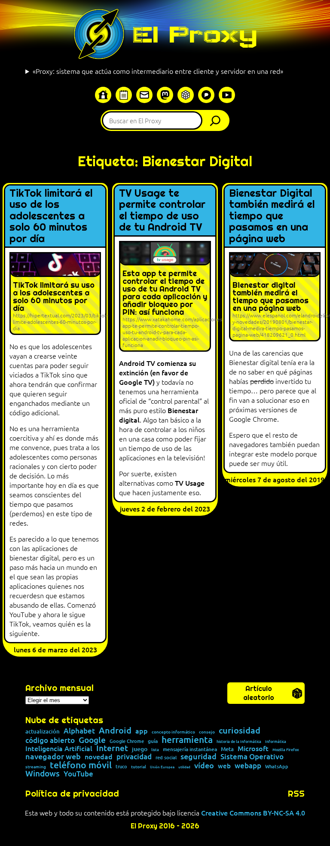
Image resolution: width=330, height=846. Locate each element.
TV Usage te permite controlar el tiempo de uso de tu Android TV (162, 210)
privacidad (134, 757)
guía (153, 741)
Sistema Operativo (252, 757)
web (224, 766)
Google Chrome (127, 741)
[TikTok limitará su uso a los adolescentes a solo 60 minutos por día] (55, 293)
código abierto (50, 740)
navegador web (53, 756)
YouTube (78, 774)
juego (139, 749)
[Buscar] (217, 120)
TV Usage (190, 482)
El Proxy (194, 34)
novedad (99, 756)
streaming (35, 766)
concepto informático (173, 732)
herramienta (187, 739)
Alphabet (79, 731)
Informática (275, 741)
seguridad (198, 756)
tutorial (138, 766)
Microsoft (253, 748)
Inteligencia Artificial (58, 748)
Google (92, 740)
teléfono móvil (81, 764)
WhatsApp (276, 766)
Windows (42, 774)
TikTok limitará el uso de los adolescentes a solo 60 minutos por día (50, 216)
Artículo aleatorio (258, 693)
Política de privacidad (72, 793)
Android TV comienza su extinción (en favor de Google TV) (157, 372)
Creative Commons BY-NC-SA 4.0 (253, 812)
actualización (42, 731)
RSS (296, 793)
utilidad (184, 766)
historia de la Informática (239, 741)
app (141, 730)
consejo (207, 732)
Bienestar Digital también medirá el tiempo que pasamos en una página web (272, 216)
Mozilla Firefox (285, 750)
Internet (112, 748)
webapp (248, 765)
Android (115, 730)
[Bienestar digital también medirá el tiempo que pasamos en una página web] (274, 296)
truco (121, 766)
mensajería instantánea (190, 749)
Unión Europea (162, 766)
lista (155, 750)
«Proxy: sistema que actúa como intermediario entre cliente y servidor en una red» (158, 71)
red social (166, 757)
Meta (227, 749)
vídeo (204, 765)
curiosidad (239, 730)
